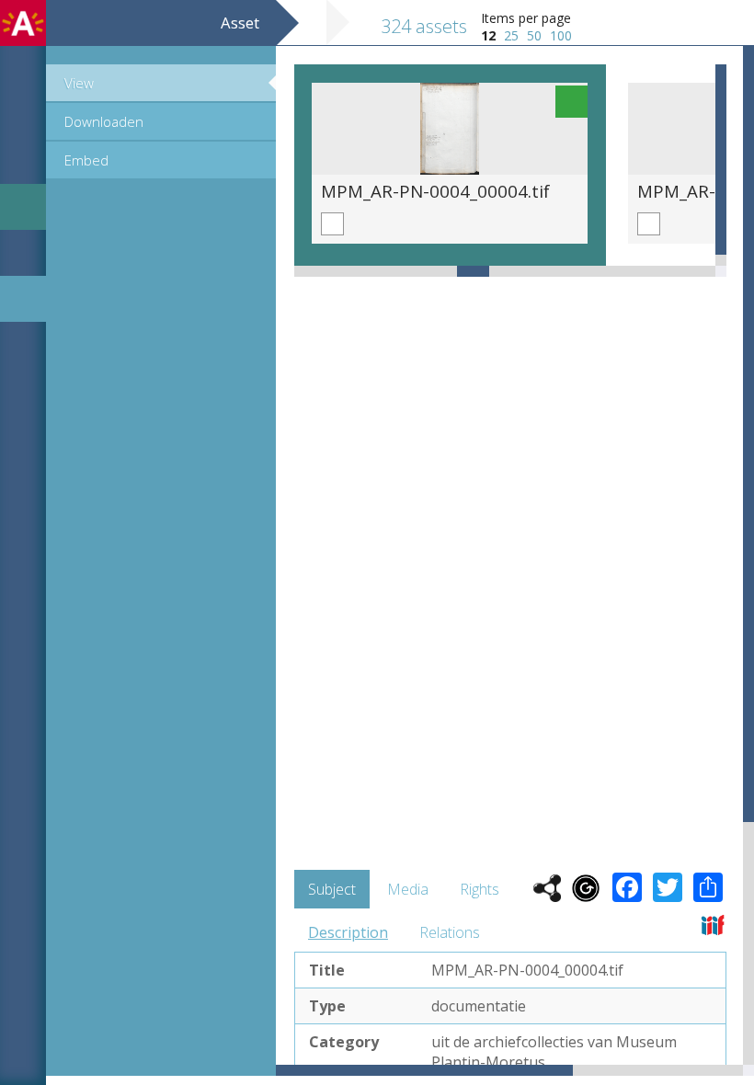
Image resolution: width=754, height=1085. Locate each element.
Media (407, 889)
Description (348, 932)
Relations (449, 932)
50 (534, 35)
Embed (86, 160)
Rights (479, 889)
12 (488, 35)
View (79, 83)
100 (561, 35)
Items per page (526, 18)
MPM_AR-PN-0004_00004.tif (435, 190)
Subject (332, 889)
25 (511, 35)
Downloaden (103, 121)
